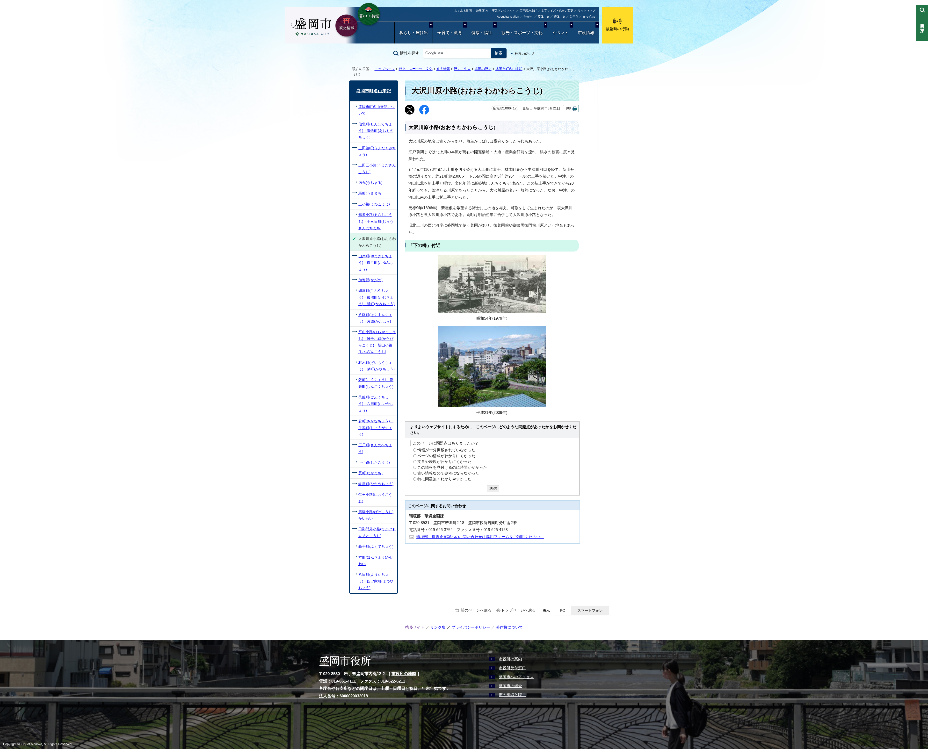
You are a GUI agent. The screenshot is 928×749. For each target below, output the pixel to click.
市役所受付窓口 (512, 668)
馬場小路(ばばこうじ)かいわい (375, 515)
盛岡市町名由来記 (508, 69)
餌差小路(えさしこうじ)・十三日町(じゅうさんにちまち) (375, 221)
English (528, 16)
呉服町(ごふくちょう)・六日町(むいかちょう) (375, 403)
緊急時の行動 (617, 29)
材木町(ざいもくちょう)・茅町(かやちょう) (376, 365)
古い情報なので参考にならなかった (448, 473)
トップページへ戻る (518, 610)
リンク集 (438, 627)
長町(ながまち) (370, 473)
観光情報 (443, 69)
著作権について (509, 627)
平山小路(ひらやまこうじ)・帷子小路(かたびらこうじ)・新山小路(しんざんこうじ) (377, 342)
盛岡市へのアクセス (516, 677)
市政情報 (586, 32)
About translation (508, 16)
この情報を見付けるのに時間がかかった (452, 467)
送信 (493, 488)
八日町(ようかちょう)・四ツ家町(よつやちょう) (375, 581)
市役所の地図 (404, 673)
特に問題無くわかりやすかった (444, 479)
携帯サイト (414, 627)
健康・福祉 (481, 32)
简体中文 (543, 17)
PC (562, 610)
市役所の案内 (510, 659)
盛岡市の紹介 (510, 686)
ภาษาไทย (589, 16)
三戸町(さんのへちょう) (375, 448)
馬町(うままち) (370, 193)
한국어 (574, 16)
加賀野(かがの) (370, 280)
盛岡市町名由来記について (376, 110)
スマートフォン (590, 610)
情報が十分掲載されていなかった (446, 450)
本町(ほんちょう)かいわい (375, 560)
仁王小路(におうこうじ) (375, 497)
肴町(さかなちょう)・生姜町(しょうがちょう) (375, 427)
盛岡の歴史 (483, 69)
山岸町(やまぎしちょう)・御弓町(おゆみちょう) (375, 262)
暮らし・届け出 (413, 32)
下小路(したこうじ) (374, 462)
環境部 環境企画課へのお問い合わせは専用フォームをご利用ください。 (480, 537)
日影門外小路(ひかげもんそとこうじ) (377, 532)
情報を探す (409, 53)
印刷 (568, 108)
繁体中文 (559, 17)
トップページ (385, 69)
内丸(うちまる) (370, 182)
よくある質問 (463, 10)
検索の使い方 (525, 54)
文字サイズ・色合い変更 (557, 10)
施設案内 (482, 10)
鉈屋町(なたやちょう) (375, 484)
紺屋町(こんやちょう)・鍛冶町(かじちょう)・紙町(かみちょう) (376, 297)
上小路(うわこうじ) (374, 204)
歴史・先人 (462, 69)
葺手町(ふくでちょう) (375, 546)
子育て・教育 (449, 32)
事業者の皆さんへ (503, 10)
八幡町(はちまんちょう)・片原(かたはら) (375, 318)
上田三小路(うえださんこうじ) (377, 168)
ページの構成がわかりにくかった (446, 456)
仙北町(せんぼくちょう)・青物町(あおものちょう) (375, 130)
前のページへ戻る (476, 610)
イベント (560, 32)
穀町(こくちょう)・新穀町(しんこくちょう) (375, 383)
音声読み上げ (528, 10)
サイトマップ (586, 10)
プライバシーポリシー (470, 627)
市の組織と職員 (512, 695)
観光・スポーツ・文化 (522, 32)
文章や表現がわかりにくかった (444, 462)
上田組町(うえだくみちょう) (377, 151)
